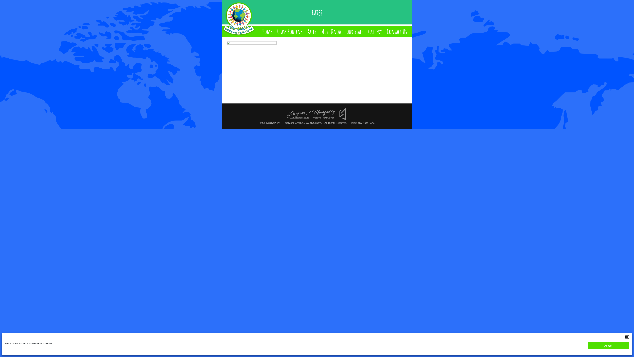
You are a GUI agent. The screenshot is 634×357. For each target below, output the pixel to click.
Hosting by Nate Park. (362, 122)
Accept (608, 345)
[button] (627, 337)
